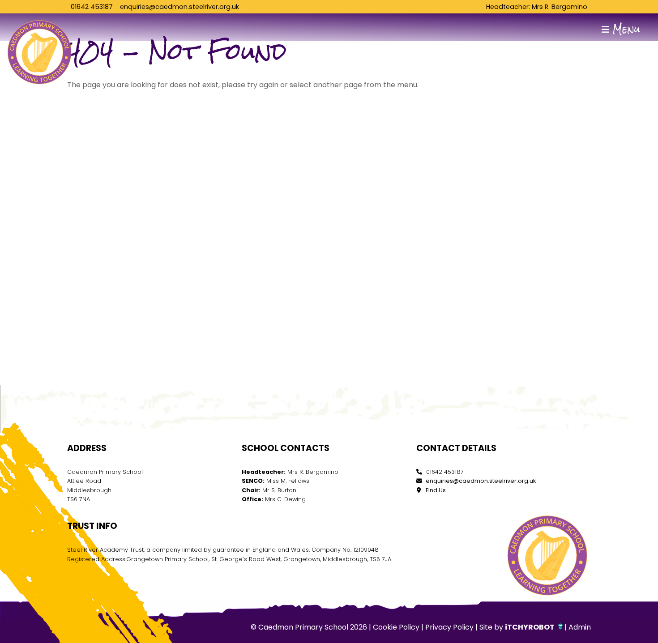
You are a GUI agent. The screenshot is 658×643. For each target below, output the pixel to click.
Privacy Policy (449, 627)
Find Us (435, 490)
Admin (579, 627)
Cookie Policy (396, 627)
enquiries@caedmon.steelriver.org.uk (179, 6)
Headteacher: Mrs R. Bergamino (536, 6)
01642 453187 (92, 6)
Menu (624, 29)
